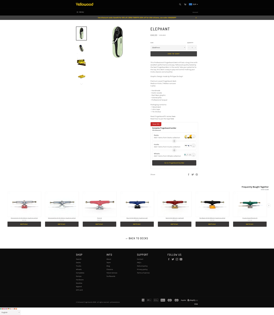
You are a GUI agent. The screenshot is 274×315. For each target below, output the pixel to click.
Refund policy (142, 266)
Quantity (190, 42)
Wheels (79, 269)
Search (78, 259)
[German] (9, 309)
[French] (7, 309)
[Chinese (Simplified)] (3, 309)
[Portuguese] (14, 309)
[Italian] (11, 309)
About (108, 259)
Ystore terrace (111, 273)
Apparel (79, 286)
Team (108, 263)
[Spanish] (16, 309)
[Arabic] (1, 309)
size (151, 42)
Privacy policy (142, 269)
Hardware (79, 280)
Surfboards (110, 276)
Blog (108, 266)
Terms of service (143, 273)
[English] (5, 309)
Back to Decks (138, 238)
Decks (78, 263)
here (173, 116)
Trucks (78, 266)
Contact (140, 259)
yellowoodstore (115, 302)
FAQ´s (139, 263)
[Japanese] (12, 309)
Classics (109, 269)
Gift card (79, 290)
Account (195, 12)
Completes (80, 273)
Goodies (79, 283)
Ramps (78, 276)
